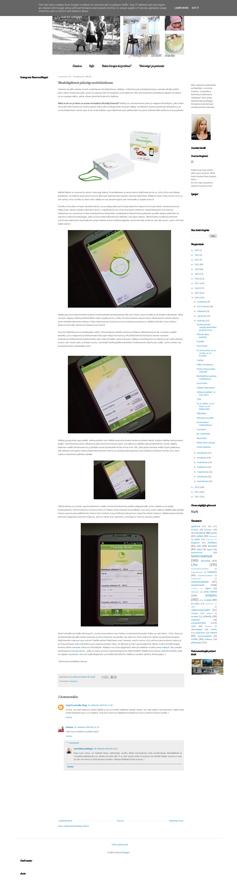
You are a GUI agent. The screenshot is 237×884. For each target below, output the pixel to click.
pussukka (195, 604)
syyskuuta (202, 316)
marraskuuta (203, 306)
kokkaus (212, 542)
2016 (197, 288)
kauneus (213, 536)
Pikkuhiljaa (201, 413)
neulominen (197, 585)
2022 (197, 260)
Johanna (69, 727)
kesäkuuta (202, 458)
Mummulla (201, 438)
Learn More (181, 8)
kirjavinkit (209, 540)
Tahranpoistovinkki (205, 418)
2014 (197, 297)
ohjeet (208, 588)
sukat (193, 626)
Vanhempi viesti (176, 821)
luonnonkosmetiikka (199, 569)
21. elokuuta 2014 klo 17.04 (100, 705)
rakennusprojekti (200, 610)
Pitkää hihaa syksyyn (206, 443)
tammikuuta (203, 481)
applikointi (195, 526)
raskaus (194, 613)
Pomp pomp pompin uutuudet (206, 370)
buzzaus (208, 530)
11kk (199, 399)
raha (193, 607)
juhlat (200, 536)
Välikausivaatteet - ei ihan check (206, 393)
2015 (197, 293)
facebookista (78, 651)
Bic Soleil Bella (203, 434)
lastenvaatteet (201, 556)
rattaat (209, 613)
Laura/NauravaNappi (83, 749)
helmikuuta (202, 477)
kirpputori (195, 543)
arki (209, 526)
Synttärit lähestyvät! (206, 388)
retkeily (207, 616)
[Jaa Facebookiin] (112, 677)
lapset (209, 549)
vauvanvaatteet (205, 636)
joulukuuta (202, 302)
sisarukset (201, 429)
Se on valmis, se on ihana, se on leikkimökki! (205, 406)
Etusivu (77, 66)
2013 (197, 487)
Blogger (125, 852)
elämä (201, 533)
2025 (197, 250)
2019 (197, 274)
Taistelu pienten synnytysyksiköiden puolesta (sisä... (207, 327)
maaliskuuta (203, 472)
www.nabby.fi (162, 647)
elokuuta (201, 321)
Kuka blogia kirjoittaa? (117, 66)
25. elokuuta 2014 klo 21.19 (86, 727)
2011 (197, 497)
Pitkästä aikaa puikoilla (203, 336)
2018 (197, 279)
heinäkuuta (202, 453)
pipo (209, 600)
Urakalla (200, 341)
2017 (197, 283)
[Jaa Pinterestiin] (115, 677)
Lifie (194, 565)
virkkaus (208, 639)
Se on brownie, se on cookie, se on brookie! (206, 353)
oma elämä (210, 591)
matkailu (212, 572)
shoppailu (195, 620)
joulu (214, 533)
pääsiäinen (209, 604)
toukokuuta (202, 462)
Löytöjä (200, 360)
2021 (197, 264)
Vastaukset (74, 743)
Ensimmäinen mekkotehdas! (204, 423)
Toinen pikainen (204, 447)
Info (91, 66)
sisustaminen (198, 623)
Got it (195, 8)
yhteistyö (73, 681)
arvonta (194, 530)
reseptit (194, 616)
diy (192, 533)
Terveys (208, 626)
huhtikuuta (202, 467)
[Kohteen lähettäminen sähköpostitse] (103, 677)
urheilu (214, 629)
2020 (197, 269)
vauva (213, 632)
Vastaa (69, 717)
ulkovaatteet (196, 629)
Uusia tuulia (202, 346)
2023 (197, 255)
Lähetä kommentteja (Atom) (76, 826)
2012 (197, 492)
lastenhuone (196, 552)
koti (199, 546)
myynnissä (196, 579)
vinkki (194, 639)
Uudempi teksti (65, 821)
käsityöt (212, 546)
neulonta (194, 589)
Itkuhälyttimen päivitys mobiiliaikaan (207, 377)
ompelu (211, 595)
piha (201, 600)
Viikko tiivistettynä (205, 365)
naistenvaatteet (200, 582)
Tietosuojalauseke (120, 844)
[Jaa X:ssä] (109, 677)
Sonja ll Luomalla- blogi (76, 705)
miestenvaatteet (205, 576)
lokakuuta (202, 311)
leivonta (205, 561)
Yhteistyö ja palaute (151, 66)
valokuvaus (200, 633)
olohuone (195, 592)
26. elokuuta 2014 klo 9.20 (105, 749)
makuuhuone (197, 572)
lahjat (199, 549)
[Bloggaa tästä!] (106, 677)
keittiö (197, 539)
